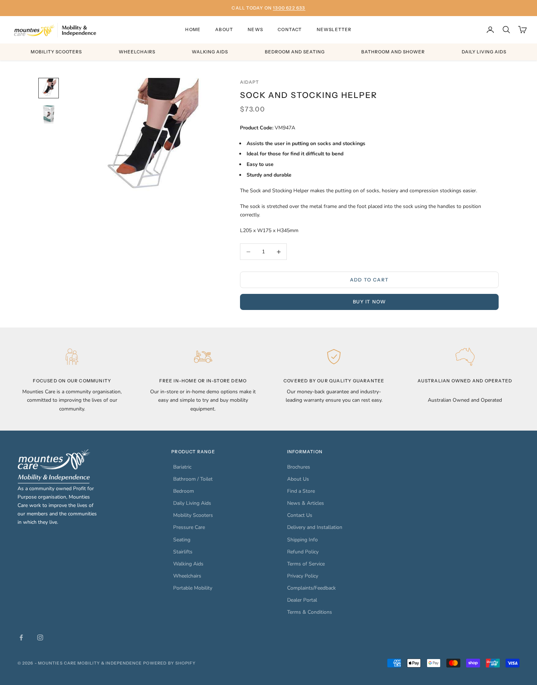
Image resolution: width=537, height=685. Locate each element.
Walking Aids (210, 51)
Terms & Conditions (309, 612)
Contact (290, 29)
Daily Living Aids (484, 51)
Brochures (298, 466)
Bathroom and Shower (393, 51)
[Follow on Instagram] (40, 637)
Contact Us (299, 515)
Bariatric (182, 466)
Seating (181, 539)
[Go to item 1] (48, 88)
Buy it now (369, 301)
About (224, 29)
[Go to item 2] (48, 114)
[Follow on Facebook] (21, 637)
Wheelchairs (137, 51)
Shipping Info (302, 539)
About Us (298, 479)
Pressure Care (189, 527)
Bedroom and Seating (295, 51)
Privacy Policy (302, 575)
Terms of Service (306, 563)
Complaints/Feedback (311, 587)
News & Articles (305, 503)
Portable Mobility (192, 587)
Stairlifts (183, 551)
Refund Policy (303, 551)
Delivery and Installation (314, 527)
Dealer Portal (302, 600)
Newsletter (334, 29)
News (255, 29)
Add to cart (369, 280)
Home (193, 29)
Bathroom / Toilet (193, 479)
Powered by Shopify (169, 663)
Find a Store (301, 491)
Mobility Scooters (56, 51)
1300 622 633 (289, 8)
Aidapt (249, 82)
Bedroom (183, 491)
